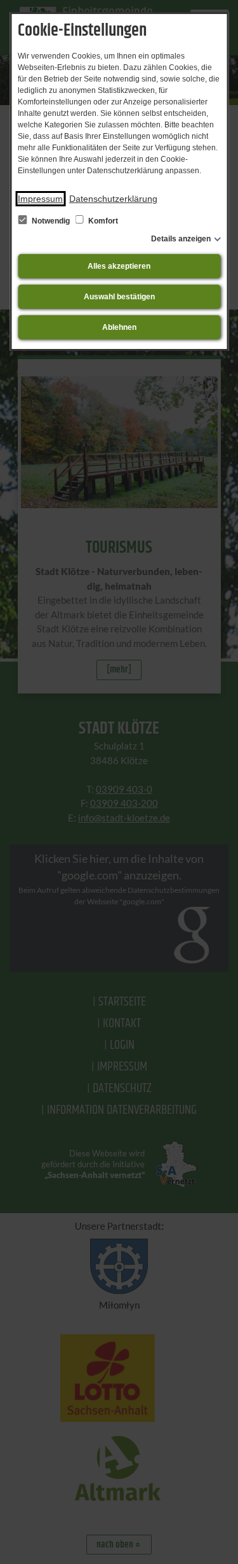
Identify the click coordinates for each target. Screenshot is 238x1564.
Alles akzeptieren (119, 266)
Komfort (102, 221)
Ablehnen (119, 327)
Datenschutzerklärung (113, 199)
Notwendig (51, 221)
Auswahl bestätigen (119, 296)
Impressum (40, 199)
